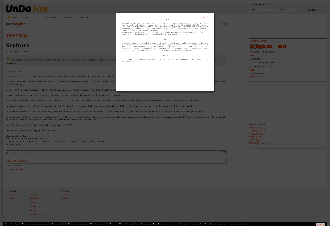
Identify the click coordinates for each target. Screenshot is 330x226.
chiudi (205, 17)
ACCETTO (321, 224)
